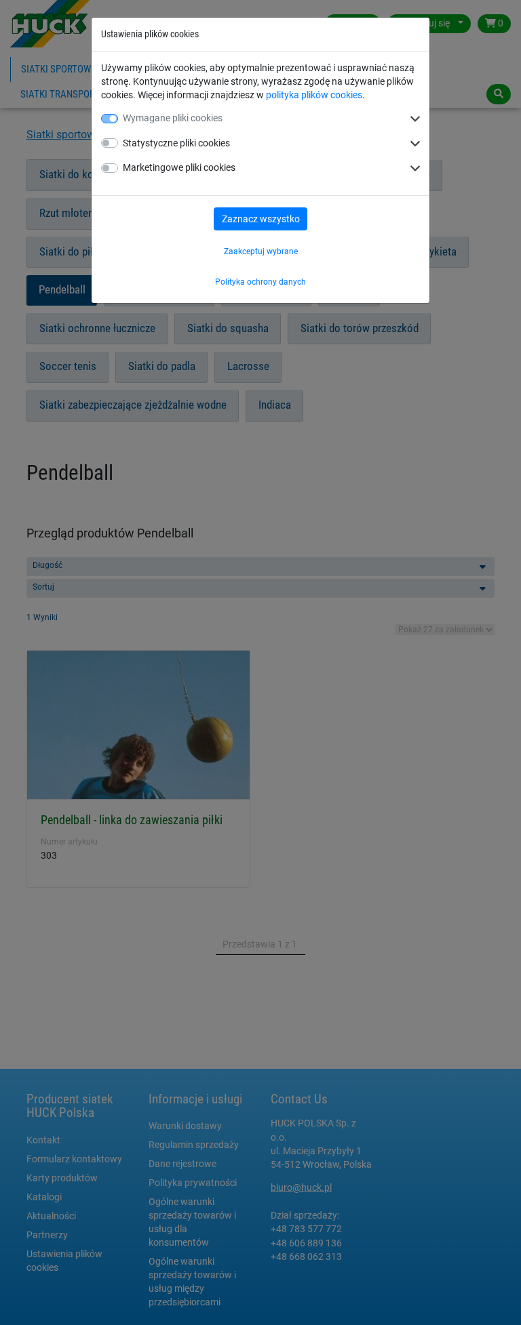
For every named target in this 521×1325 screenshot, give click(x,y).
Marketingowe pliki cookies (179, 167)
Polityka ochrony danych (260, 282)
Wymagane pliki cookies (173, 118)
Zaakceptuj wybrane (261, 251)
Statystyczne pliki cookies (176, 143)
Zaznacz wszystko (261, 218)
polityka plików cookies (314, 94)
